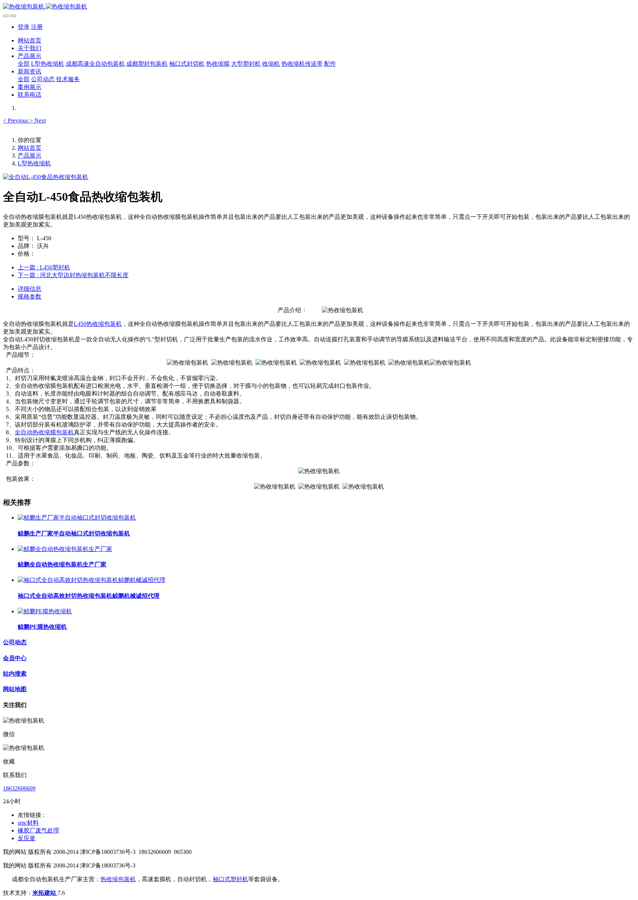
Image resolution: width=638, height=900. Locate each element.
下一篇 (73, 275)
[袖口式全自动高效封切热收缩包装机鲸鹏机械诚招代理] (91, 580)
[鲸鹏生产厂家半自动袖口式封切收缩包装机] (77, 517)
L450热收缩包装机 (98, 324)
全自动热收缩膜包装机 (44, 432)
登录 (24, 27)
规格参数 (29, 296)
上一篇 (44, 267)
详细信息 (29, 289)
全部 (24, 64)
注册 (37, 27)
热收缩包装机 (118, 879)
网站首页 (29, 40)
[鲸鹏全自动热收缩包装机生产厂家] (65, 549)
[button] (16, 120)
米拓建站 (45, 893)
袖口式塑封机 (230, 879)
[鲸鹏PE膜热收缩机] (45, 611)
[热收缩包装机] (319, 7)
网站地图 (15, 689)
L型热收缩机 (34, 163)
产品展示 (29, 155)
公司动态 (15, 642)
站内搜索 (15, 673)
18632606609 (19, 788)
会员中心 (15, 658)
